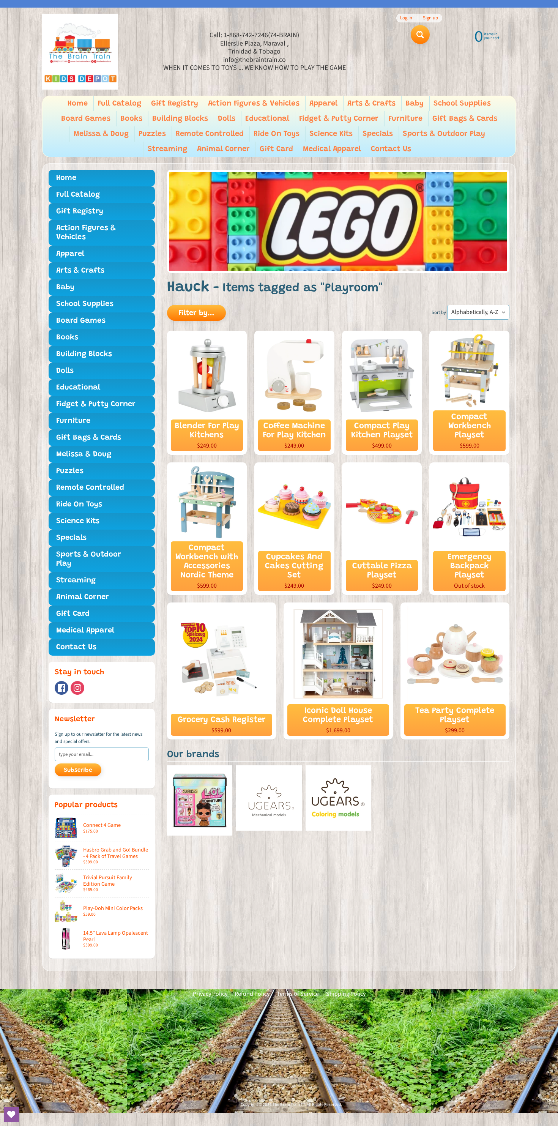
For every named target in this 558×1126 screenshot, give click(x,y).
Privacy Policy (210, 994)
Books (131, 119)
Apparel (323, 103)
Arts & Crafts (371, 103)
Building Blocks (180, 119)
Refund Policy (252, 994)
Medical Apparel (332, 149)
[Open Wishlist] (11, 1114)
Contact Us (391, 149)
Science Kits (331, 134)
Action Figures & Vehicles (253, 103)
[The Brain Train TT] (80, 52)
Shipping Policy (346, 994)
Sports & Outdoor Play (444, 134)
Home (78, 103)
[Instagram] (77, 688)
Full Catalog (119, 103)
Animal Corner (223, 149)
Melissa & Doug (101, 134)
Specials (378, 134)
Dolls (226, 119)
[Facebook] (61, 688)
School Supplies (462, 103)
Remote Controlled (210, 134)
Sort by (439, 312)
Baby (414, 103)
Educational (267, 119)
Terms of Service (298, 994)
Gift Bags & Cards (464, 119)
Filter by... (196, 313)
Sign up (430, 18)
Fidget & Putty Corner (338, 119)
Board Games (85, 119)
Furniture (405, 119)
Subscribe (78, 770)
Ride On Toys (276, 134)
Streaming (167, 149)
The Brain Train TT (289, 1104)
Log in (406, 18)
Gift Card (276, 149)
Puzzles (152, 134)
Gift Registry (174, 103)
